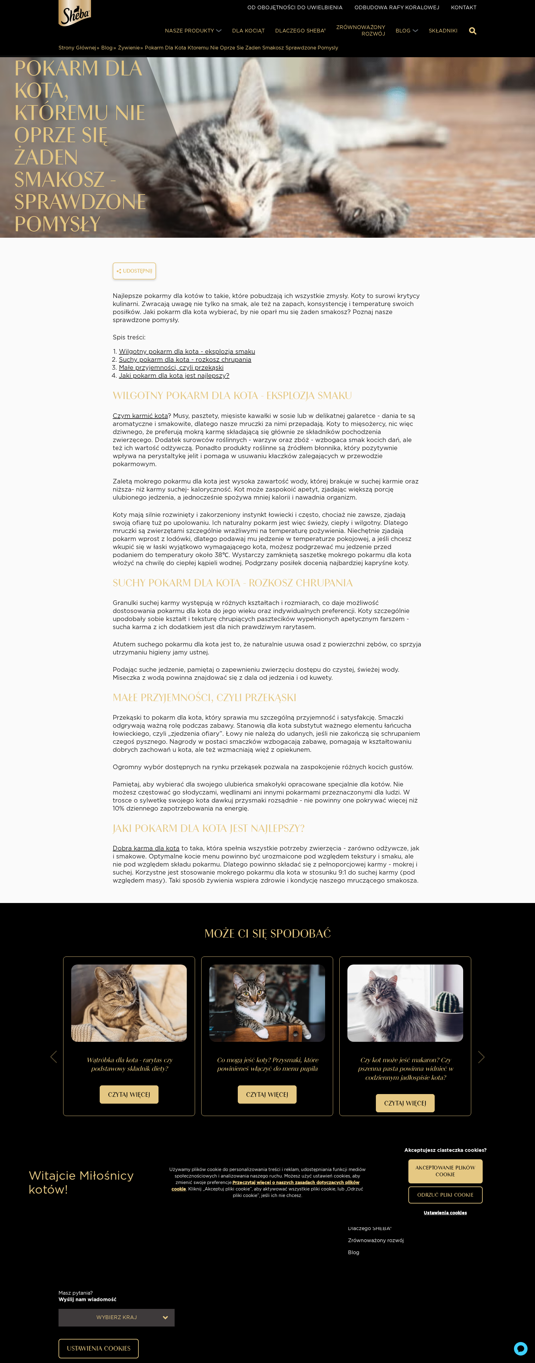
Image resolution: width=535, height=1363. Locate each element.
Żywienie (129, 48)
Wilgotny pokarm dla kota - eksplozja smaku (187, 351)
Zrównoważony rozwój (376, 1240)
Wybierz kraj (116, 1317)
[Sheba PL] (75, 13)
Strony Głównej (77, 48)
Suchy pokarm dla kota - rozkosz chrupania (185, 359)
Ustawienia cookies (445, 1212)
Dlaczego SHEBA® (370, 1228)
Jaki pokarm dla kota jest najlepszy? (174, 375)
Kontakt (463, 8)
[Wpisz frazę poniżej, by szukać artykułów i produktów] (472, 31)
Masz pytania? (87, 1296)
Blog (107, 48)
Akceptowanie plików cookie (445, 1171)
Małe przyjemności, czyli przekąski (171, 367)
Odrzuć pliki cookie (445, 1194)
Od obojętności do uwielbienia (295, 8)
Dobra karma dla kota (146, 848)
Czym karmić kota (140, 416)
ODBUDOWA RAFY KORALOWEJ (396, 8)
